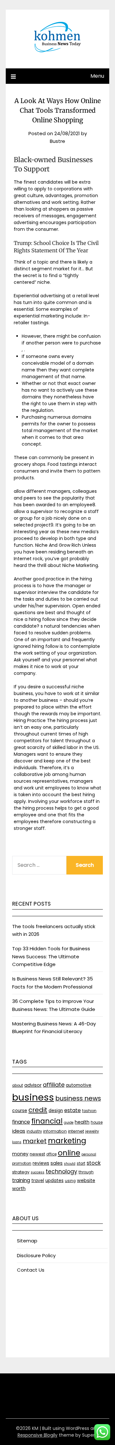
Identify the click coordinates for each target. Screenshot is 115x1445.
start (81, 1163)
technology (61, 1171)
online (69, 1153)
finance (21, 1122)
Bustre (57, 141)
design (56, 1111)
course (19, 1111)
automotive (78, 1085)
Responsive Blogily (37, 1435)
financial (47, 1121)
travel (37, 1181)
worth (19, 1188)
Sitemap (27, 1240)
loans (16, 1142)
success (37, 1172)
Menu (97, 76)
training (21, 1180)
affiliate (54, 1085)
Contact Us (30, 1270)
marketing (67, 1141)
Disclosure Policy (36, 1255)
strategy (20, 1172)
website (86, 1180)
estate (72, 1110)
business (33, 1097)
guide (68, 1122)
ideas (18, 1130)
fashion (89, 1110)
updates (54, 1181)
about (17, 1085)
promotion (21, 1163)
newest (37, 1154)
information (55, 1131)
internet (76, 1131)
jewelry (92, 1131)
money (20, 1154)
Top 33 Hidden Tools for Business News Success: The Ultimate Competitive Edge (51, 956)
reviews (41, 1163)
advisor (33, 1085)
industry (34, 1131)
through (86, 1172)
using (70, 1180)
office (51, 1154)
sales (56, 1163)
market (35, 1140)
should (69, 1163)
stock (94, 1163)
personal (88, 1154)
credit (37, 1109)
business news (78, 1098)
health (82, 1122)
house (97, 1122)
